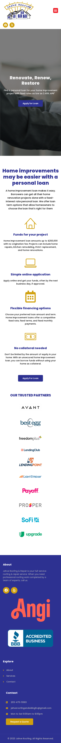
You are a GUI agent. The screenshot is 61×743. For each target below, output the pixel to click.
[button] (55, 10)
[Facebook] (5, 25)
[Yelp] (12, 25)
